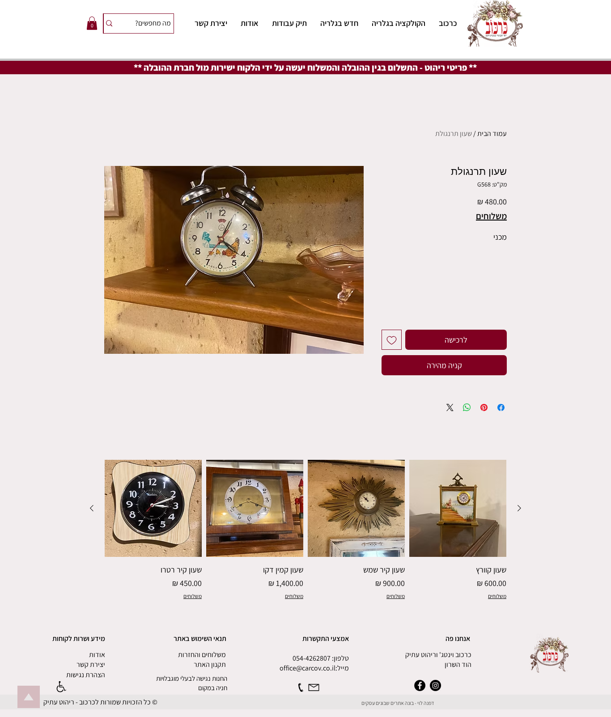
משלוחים (491, 216)
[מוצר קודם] (519, 508)
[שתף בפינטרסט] (484, 407)
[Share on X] (450, 407)
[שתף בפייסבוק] (501, 407)
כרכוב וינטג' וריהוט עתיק (438, 654)
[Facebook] (419, 685)
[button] (92, 23)
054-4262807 (312, 658)
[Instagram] (435, 685)
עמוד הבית (492, 133)
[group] (305, 530)
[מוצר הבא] (91, 508)
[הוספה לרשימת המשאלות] (392, 340)
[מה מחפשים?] (109, 23)
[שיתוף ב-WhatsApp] (467, 407)
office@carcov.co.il (307, 668)
